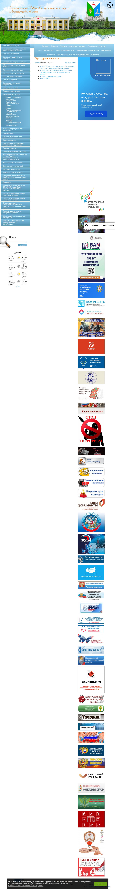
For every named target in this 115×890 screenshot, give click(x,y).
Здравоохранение (9, 140)
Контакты (51, 55)
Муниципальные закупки (13, 70)
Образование (8, 133)
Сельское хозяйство (10, 88)
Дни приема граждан (11, 46)
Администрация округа (97, 46)
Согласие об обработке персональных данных (25, 886)
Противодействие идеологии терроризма (14, 216)
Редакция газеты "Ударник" (13, 172)
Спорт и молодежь (10, 148)
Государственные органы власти (12, 57)
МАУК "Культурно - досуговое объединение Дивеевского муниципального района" (57, 67)
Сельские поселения (11, 54)
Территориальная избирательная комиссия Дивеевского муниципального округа (14, 205)
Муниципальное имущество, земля (14, 66)
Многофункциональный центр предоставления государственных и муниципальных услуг (15, 157)
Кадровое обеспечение (11, 169)
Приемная (7, 182)
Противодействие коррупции (14, 151)
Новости (54, 46)
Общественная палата (11, 91)
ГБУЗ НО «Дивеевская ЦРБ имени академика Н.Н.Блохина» (13, 222)
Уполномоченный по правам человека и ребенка (14, 194)
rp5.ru (18, 286)
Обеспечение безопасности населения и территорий (13, 144)
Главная (45, 46)
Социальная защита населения (14, 62)
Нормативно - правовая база (88, 50)
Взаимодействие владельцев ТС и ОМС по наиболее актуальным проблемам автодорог (14, 187)
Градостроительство (45, 50)
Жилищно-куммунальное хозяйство (12, 129)
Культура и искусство (11, 94)
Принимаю (100, 884)
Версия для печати (70, 62)
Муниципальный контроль (13, 73)
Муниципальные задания (12, 163)
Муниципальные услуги (65, 50)
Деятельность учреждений (13, 166)
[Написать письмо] (110, 5)
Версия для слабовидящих (103, 225)
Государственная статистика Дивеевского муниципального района (14, 177)
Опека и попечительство (12, 137)
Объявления (106, 50)
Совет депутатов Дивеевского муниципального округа (14, 49)
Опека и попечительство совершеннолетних (12, 212)
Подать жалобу (96, 114)
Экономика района (10, 80)
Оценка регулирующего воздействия (12, 84)
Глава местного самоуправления (72, 46)
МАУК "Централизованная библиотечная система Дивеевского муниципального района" (56, 72)
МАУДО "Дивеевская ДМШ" (51, 76)
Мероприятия (45, 78)
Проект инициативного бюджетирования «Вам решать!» (79, 55)
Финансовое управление (12, 76)
